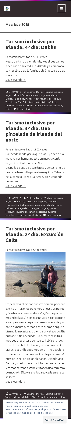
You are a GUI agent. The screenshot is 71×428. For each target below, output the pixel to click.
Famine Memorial (34, 95)
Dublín (20, 95)
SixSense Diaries (35, 92)
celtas (62, 397)
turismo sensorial (53, 105)
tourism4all (35, 102)
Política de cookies (42, 412)
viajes (8, 109)
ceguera (53, 397)
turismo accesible (14, 105)
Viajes (8, 95)
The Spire (23, 102)
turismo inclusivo (34, 105)
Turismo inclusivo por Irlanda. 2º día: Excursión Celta (34, 234)
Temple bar (11, 102)
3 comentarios (24, 109)
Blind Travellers (40, 397)
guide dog (18, 98)
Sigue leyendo (15, 79)
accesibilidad (23, 397)
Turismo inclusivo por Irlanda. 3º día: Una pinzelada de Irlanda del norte (33, 131)
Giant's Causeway (24, 205)
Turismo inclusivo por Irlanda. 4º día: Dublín (31, 44)
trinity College (49, 102)
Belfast (20, 201)
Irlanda (29, 98)
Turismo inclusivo (53, 92)
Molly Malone (41, 98)
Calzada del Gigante (36, 201)
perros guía (55, 98)
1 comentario (53, 215)
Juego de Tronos (26, 208)
